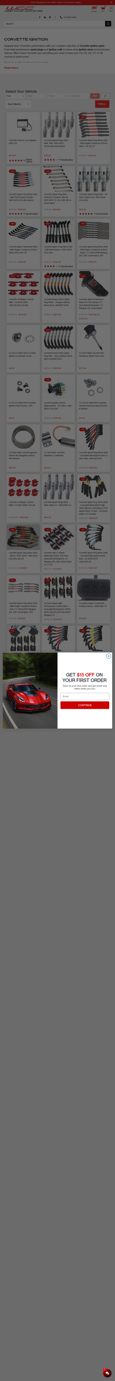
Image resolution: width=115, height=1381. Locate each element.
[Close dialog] (108, 656)
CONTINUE (85, 705)
